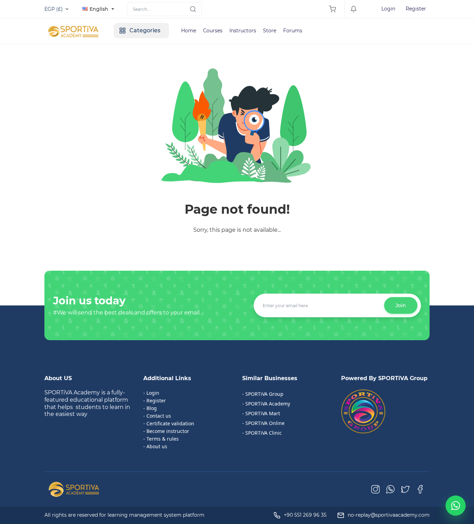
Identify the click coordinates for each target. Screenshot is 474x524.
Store (269, 30)
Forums (292, 30)
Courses (212, 30)
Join (401, 305)
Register (416, 9)
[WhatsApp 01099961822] (456, 506)
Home (188, 30)
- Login (151, 393)
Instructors (242, 30)
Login (388, 9)
